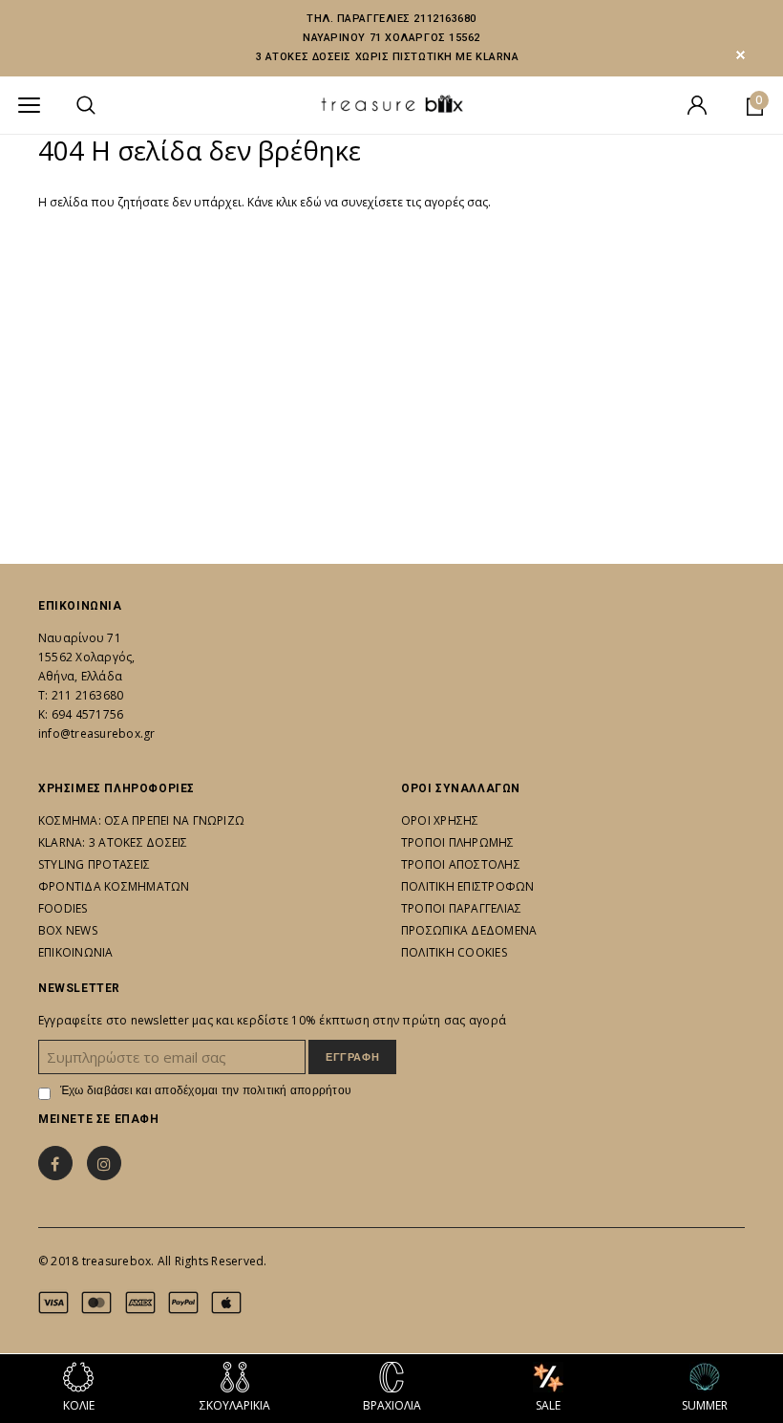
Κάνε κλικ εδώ (286, 202)
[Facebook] (55, 1163)
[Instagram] (104, 1163)
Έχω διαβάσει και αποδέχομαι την (205, 1090)
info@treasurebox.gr (97, 733)
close (740, 55)
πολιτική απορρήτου (297, 1090)
